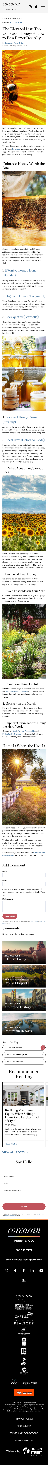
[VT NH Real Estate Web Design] (24, 1452)
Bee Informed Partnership (23, 731)
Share (5, 22)
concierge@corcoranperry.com (24, 1259)
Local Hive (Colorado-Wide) (25, 440)
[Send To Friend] (21, 23)
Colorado (16, 149)
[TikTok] (15, 1270)
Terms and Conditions (24, 1433)
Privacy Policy (34, 921)
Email (4, 880)
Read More (11, 1144)
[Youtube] (41, 1270)
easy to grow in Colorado (17, 691)
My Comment (7, 899)
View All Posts (13, 1152)
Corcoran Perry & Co (14, 43)
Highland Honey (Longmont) (25, 296)
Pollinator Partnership (11, 734)
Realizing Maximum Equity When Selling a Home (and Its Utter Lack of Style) (22, 1118)
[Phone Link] (30, 6)
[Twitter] (13, 23)
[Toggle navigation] (43, 6)
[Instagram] (6, 1270)
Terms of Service (10, 1216)
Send (24, 1206)
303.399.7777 (24, 1250)
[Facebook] (10, 23)
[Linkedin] (32, 1270)
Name (4, 871)
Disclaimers (24, 1426)
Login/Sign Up (24, 1440)
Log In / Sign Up (36, 6)
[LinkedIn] (18, 23)
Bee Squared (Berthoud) (22, 317)
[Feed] (24, 1281)
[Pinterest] (16, 23)
